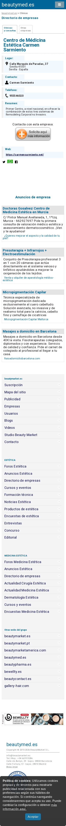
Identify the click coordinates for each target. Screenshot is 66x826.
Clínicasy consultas (10, 29)
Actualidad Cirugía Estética (25, 583)
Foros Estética (15, 466)
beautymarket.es (17, 636)
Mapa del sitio (15, 392)
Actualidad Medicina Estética (26, 590)
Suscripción (13, 385)
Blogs (8, 420)
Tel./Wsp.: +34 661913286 (19, 758)
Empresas (12, 406)
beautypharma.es (18, 664)
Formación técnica (18, 495)
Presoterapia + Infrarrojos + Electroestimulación (25, 252)
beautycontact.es (18, 679)
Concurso (11, 530)
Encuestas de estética (21, 516)
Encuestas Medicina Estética (26, 612)
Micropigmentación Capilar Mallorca (26, 319)
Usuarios (11, 413)
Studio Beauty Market (20, 435)
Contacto (11, 442)
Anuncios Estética (18, 473)
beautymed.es (18, 5)
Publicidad (12, 399)
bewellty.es (13, 672)
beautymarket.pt (17, 643)
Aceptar (33, 816)
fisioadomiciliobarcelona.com (22, 358)
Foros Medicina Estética (22, 562)
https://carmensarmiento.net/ (25, 154)
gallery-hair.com (16, 686)
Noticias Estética (17, 502)
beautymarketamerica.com (25, 650)
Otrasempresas (26, 29)
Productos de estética (21, 509)
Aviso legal (12, 767)
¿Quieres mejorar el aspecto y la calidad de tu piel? (31, 237)
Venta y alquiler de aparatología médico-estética (28, 279)
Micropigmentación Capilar (24, 292)
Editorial (10, 537)
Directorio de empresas (22, 480)
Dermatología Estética (21, 597)
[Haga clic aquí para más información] (33, 140)
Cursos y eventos (17, 488)
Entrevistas (13, 523)
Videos (9, 428)
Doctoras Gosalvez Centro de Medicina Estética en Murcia (26, 210)
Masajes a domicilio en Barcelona (29, 331)
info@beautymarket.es (18, 755)
